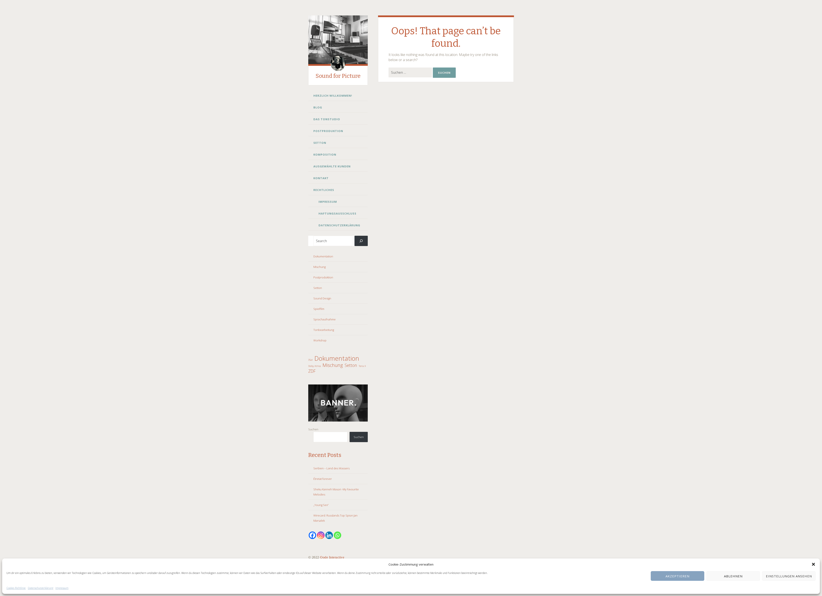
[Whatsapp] (337, 535)
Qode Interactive (332, 557)
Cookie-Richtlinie (16, 588)
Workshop (319, 340)
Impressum (61, 588)
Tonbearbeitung (323, 330)
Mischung (319, 267)
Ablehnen (733, 576)
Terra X (362, 366)
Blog (317, 107)
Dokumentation (323, 256)
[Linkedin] (329, 535)
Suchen (313, 429)
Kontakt (321, 178)
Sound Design (322, 298)
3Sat (310, 359)
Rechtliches (323, 190)
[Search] (361, 241)
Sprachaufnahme (324, 319)
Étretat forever (322, 479)
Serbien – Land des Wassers (331, 468)
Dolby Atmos (314, 366)
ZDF (312, 371)
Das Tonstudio (326, 119)
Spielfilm (318, 309)
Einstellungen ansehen (789, 576)
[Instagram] (321, 535)
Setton (319, 143)
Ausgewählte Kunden (332, 166)
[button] (813, 564)
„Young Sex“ (321, 505)
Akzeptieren (677, 576)
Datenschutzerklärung (40, 588)
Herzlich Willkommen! (332, 96)
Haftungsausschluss (337, 213)
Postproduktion (328, 131)
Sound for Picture (338, 76)
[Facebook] (312, 535)
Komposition (324, 154)
